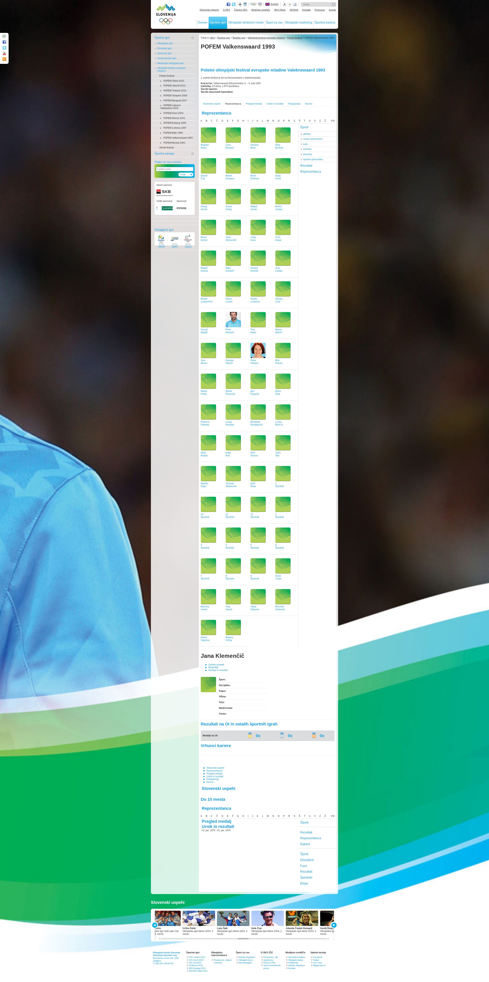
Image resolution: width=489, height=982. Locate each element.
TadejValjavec (254, 608)
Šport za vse (274, 22)
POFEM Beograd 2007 (175, 100)
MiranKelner (204, 238)
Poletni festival (166, 76)
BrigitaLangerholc (207, 300)
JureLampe (279, 269)
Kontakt (291, 968)
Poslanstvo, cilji (270, 957)
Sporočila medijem (296, 957)
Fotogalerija (294, 103)
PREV (155, 925)
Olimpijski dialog (295, 960)
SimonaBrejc (254, 146)
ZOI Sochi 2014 (196, 960)
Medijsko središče (260, 10)
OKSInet (294, 10)
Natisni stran (295, 4)
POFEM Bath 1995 (173, 133)
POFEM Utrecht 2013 (174, 85)
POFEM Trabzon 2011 (175, 90)
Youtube (4, 53)
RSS (4, 59)
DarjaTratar (278, 577)
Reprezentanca (233, 103)
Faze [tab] (303, 865)
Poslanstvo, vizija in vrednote (223, 961)
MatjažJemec (253, 208)
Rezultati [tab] (306, 165)
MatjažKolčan (204, 269)
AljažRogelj (204, 454)
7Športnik (205, 577)
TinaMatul (253, 331)
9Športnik (254, 577)
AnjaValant (229, 608)
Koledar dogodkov (247, 957)
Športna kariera (324, 22)
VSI (332, 120)
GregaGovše (204, 208)
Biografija (213, 667)
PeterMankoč (230, 331)
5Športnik (254, 546)
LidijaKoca (253, 238)
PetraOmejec (254, 362)
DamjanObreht (230, 362)
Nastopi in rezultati (218, 670)
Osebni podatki (216, 664)
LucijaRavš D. (279, 423)
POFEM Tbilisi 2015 (174, 81)
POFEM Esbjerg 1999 (175, 123)
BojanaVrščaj (229, 639)
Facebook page (228, 4)
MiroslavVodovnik (280, 608)
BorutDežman (254, 177)
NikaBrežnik (279, 146)
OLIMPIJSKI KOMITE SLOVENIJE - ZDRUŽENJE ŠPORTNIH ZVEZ (166, 15)
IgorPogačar (254, 392)
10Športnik (205, 515)
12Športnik (254, 515)
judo (305, 144)
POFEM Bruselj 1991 (174, 142)
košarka (307, 149)
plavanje (307, 154)
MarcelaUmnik (205, 608)
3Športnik (205, 546)
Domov (202, 22)
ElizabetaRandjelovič (256, 423)
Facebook (317, 957)
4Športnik (230, 546)
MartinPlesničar (230, 392)
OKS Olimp (280, 10)
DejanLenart (229, 300)
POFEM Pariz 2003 (173, 113)
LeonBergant (230, 146)
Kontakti (306, 10)
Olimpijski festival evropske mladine (171, 69)
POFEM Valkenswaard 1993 (178, 137)
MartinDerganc (230, 177)
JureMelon (204, 362)
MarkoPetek (204, 392)
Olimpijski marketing (298, 22)
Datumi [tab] (305, 844)
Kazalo (332, 10)
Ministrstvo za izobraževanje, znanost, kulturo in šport (245, 4)
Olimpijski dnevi (246, 960)
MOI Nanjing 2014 (197, 968)
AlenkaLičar (279, 300)
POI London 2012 (197, 957)
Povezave (320, 10)
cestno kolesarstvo (312, 139)
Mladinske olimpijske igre (170, 63)
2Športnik (279, 515)
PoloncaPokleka (205, 423)
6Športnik (279, 546)
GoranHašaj (229, 208)
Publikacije (293, 963)
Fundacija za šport (240, 4)
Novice (308, 103)
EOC (260, 4)
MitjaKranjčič (230, 269)
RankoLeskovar (255, 300)
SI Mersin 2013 (196, 965)
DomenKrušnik (254, 269)
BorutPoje (278, 392)
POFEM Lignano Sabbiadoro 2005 (170, 107)
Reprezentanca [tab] (310, 171)
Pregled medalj (254, 103)
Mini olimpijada (245, 963)
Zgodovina (268, 960)
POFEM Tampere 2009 (175, 95)
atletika (307, 134)
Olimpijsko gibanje (209, 10)
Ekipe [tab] (304, 883)
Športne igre (218, 22)
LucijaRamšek (230, 423)
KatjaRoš (228, 454)
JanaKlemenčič (231, 238)
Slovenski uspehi (212, 103)
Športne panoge (164, 153)
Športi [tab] (304, 127)
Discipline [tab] (307, 860)
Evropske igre (164, 48)
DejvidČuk (204, 177)
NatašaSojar (204, 485)
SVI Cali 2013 (195, 963)
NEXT (333, 925)
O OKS (226, 10)
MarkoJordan (279, 208)
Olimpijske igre (165, 43)
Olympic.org (253, 4)
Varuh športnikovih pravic (272, 966)
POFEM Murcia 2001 (174, 118)
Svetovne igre (164, 53)
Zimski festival (166, 147)
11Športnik (230, 515)
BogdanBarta (205, 146)
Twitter (234, 4)
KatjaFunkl (278, 177)
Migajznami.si (319, 965)
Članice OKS (240, 10)
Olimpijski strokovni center (246, 22)
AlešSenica (254, 454)
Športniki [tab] (306, 877)
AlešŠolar (253, 485)
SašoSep (278, 454)
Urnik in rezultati (274, 103)
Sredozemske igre (166, 58)
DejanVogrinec (205, 639)
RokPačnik (278, 362)
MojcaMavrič (278, 331)
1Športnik (279, 485)
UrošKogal (278, 238)
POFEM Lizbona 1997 (175, 128)
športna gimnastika (313, 159)
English (275, 4)
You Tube (317, 963)
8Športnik (230, 577)
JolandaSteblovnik (231, 485)
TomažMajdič (204, 331)
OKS (212, 38)
